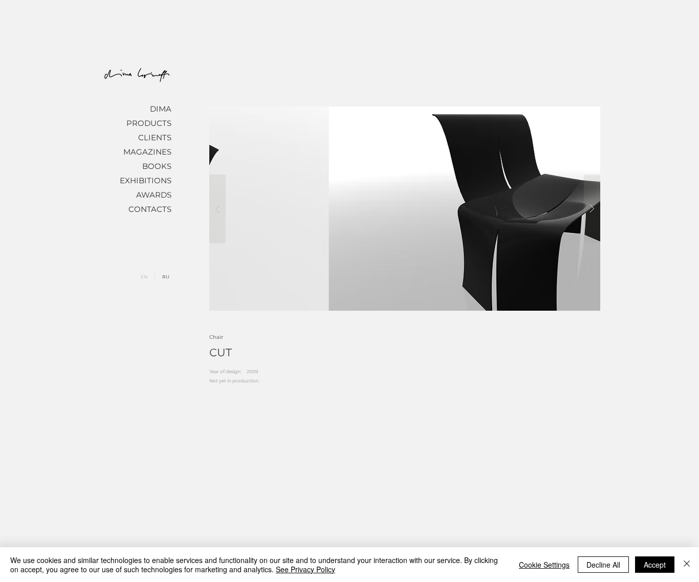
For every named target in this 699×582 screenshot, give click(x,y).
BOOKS (156, 166)
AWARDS (153, 195)
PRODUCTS (148, 123)
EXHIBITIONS (145, 180)
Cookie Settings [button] (544, 564)
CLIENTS (154, 137)
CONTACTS (149, 209)
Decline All (603, 564)
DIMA (160, 109)
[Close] (687, 564)
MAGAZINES (147, 152)
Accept (655, 564)
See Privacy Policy (305, 569)
